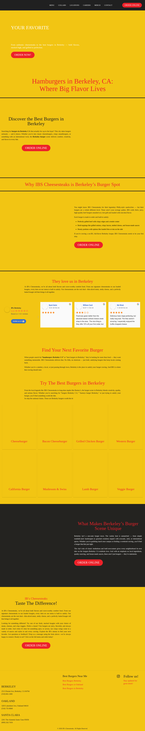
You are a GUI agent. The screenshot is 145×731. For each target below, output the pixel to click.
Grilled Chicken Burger (90, 441)
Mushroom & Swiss (54, 489)
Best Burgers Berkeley (72, 681)
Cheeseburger (19, 441)
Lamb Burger (90, 489)
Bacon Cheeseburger (54, 441)
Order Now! (22, 54)
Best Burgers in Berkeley (73, 688)
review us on (17, 321)
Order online (132, 5)
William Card (88, 305)
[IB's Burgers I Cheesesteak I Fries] (10, 5)
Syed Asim (53, 305)
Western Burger (125, 441)
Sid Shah (120, 305)
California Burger (19, 489)
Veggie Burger (125, 489)
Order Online (36, 148)
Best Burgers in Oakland (73, 684)
